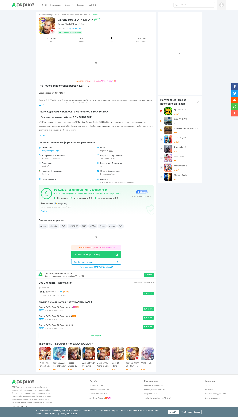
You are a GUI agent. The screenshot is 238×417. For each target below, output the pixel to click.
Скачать (149, 274)
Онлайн (53, 226)
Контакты (209, 389)
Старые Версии (74, 28)
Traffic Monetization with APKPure (157, 397)
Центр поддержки (212, 397)
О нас (207, 385)
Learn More (72, 413)
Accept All (173, 412)
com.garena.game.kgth (50, 150)
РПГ (84, 226)
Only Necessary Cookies (190, 412)
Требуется (46, 174)
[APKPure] (23, 5)
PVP (63, 226)
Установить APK (96, 385)
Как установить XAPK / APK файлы (95, 267)
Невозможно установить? (144, 282)
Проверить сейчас (107, 174)
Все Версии (96, 335)
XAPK (97, 20)
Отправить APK (150, 393)
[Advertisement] (178, 53)
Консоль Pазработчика (153, 385)
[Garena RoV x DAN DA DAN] (47, 25)
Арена (112, 226)
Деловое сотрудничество (215, 393)
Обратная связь (49, 179)
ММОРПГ (73, 226)
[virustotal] (106, 189)
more (111, 151)
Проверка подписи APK (99, 389)
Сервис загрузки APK (98, 393)
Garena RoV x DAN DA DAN (79, 14)
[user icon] (221, 4)
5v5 (120, 226)
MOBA (93, 226)
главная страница (46, 14)
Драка (102, 226)
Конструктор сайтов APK (154, 389)
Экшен (63, 14)
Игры (57, 14)
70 (101, 166)
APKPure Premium (97, 397)
